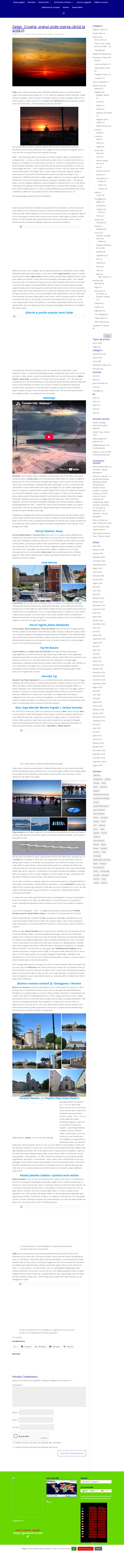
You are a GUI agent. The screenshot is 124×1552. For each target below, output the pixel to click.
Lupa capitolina (99, 841)
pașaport (104, 848)
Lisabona (99, 209)
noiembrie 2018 (99, 754)
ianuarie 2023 (98, 620)
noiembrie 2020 (99, 676)
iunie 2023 (97, 613)
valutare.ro (108, 1490)
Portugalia (98, 199)
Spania (97, 226)
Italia (96, 192)
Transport (98, 78)
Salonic (101, 185)
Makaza (96, 844)
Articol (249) (97, 343)
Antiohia (99, 252)
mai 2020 (96, 698)
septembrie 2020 (99, 683)
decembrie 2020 (99, 672)
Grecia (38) (97, 361)
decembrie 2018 (99, 750)
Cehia (96, 130)
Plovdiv (99, 109)
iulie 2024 (96, 587)
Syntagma (105, 875)
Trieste (99, 195)
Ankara (101, 241)
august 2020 (97, 687)
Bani (96, 60)
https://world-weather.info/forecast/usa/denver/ (96, 1498)
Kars (95, 825)
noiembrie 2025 (99, 557)
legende (96, 833)
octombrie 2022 (99, 624)
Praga (98, 132)
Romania (31, 2)
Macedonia (100, 178)
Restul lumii (44, 2)
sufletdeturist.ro (18, 1521)
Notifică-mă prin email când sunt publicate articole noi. (36, 1447)
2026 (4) (96, 398)
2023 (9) (96, 409)
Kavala (100, 181)
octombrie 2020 (99, 680)
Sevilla (96, 871)
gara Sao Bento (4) (100, 383)
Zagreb (99, 146)
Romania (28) (98, 369)
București (98, 291)
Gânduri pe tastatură (101, 54)
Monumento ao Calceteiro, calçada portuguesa (102, 469)
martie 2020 (97, 706)
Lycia (98, 270)
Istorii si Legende (84, 2)
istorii (103, 821)
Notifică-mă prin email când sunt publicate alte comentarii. (38, 1442)
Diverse (66, 7)
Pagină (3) (97, 347)
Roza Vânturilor (99, 868)
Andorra (97, 88)
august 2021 (97, 642)
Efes (98, 259)
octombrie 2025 (99, 561)
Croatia (34, 34)
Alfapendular (98, 779)
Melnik (98, 105)
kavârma (102, 825)
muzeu (96, 848)
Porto (98, 216)
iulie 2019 (96, 724)
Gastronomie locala (102, 68)
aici (63, 918)
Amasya (96, 783)
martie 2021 (97, 661)
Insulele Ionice (101, 171)
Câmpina (97, 303)
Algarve (99, 202)
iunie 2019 (97, 728)
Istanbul (99, 263)
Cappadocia (100, 255)
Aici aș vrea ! (99, 40)
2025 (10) (96, 401)
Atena (98, 153)
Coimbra (99, 205)
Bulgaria (97, 92)
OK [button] (74, 1549)
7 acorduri (16, 859)
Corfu (98, 157)
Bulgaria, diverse (102, 95)
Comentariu (17, 1385)
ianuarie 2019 (98, 747)
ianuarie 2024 (98, 602)
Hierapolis (104, 818)
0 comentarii (59, 34)
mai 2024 (96, 594)
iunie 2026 (97, 546)
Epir (97, 167)
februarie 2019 (98, 743)
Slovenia (97, 219)
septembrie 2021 (99, 639)
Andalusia (100, 229)
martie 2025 (97, 572)
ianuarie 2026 (98, 553)
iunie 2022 (97, 628)
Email (15, 1420)
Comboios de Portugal (101, 798)
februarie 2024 (98, 598)
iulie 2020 (96, 691)
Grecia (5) (96, 376)
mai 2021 (96, 654)
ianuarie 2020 (98, 713)
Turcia (96, 233)
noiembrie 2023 (99, 609)
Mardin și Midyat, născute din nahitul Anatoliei (100, 425)
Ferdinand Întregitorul (101, 806)
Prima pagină (19, 2)
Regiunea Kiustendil (104, 113)
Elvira (17, 34)
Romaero (103, 864)
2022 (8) (96, 413)
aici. (44, 918)
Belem (96, 787)
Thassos (101, 189)
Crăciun (96, 802)
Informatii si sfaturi (62, 2)
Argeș (96, 287)
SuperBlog (98, 50)
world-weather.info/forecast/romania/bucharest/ (96, 1496)
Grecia (96, 150)
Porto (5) (96, 379)
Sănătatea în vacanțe (51, 7)
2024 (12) (96, 405)
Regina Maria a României (102, 860)
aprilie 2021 (97, 657)
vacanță (96, 883)
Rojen (95, 864)
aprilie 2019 (97, 735)
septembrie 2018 (99, 761)
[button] (14, 201)
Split (98, 139)
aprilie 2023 (97, 616)
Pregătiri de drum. (101, 74)
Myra (98, 274)
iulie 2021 (96, 646)
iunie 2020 (97, 694)
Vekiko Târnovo (102, 126)
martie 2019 (97, 739)
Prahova (97, 307)
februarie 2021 (98, 665)
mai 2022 (96, 631)
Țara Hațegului (100, 314)
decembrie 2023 (99, 605)
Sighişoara (98, 310)
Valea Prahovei (100, 322)
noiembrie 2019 (99, 721)
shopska (96, 875)
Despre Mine (77, 7)
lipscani (104, 833)
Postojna (99, 222)
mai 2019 (96, 732)
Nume (15, 1412)
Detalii (98, 1549)
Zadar (50, 34)
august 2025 (97, 568)
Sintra (100, 212)
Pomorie (97, 852)
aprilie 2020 (97, 702)
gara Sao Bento (99, 814)
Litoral (98, 102)
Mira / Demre (103, 277)
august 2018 (97, 765)
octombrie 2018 (99, 758)
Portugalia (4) (98, 391)
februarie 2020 (98, 709)
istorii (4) (96, 387)
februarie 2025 (98, 576)
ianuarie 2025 (98, 579)
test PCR (96, 879)
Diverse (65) (97, 358)
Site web (15, 1427)
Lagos (102, 829)
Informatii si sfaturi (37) (102, 365)
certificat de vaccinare (101, 794)
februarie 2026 (98, 550)
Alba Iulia (97, 283)
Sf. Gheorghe (104, 871)
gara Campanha (99, 810)
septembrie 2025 (99, 564)
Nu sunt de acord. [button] (85, 1549)
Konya (98, 266)
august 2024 (97, 583)
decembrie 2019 (99, 717)
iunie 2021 (97, 650)
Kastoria (99, 174)
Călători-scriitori (101, 2)
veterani (104, 883)
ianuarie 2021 (98, 669)
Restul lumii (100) (99, 354)
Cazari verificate (100, 64)
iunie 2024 (97, 590)
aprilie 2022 (97, 635)
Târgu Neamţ (99, 318)
